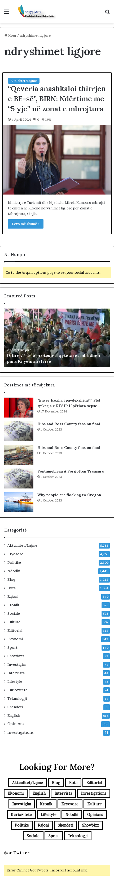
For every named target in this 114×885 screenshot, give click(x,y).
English (13, 715)
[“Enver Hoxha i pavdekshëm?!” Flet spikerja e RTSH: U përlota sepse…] (18, 408)
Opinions (15, 724)
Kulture (13, 622)
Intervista (16, 673)
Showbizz (15, 656)
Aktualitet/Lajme (24, 81)
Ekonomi (15, 639)
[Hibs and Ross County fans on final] (18, 431)
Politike (14, 562)
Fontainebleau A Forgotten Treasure (70, 471)
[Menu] (6, 13)
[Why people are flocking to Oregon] (18, 502)
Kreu (11, 35)
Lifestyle (14, 681)
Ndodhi (13, 571)
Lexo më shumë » (26, 224)
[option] (57, 338)
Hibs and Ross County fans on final (68, 424)
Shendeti (15, 707)
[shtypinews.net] (34, 11)
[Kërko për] (107, 13)
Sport (12, 647)
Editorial (14, 630)
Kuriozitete (17, 690)
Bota (11, 588)
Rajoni (12, 596)
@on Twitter (16, 852)
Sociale (13, 613)
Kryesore (15, 554)
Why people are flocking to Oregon (69, 494)
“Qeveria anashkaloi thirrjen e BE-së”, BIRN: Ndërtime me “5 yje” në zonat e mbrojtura (57, 98)
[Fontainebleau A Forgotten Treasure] (18, 478)
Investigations (20, 732)
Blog (11, 579)
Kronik (13, 605)
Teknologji (17, 698)
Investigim (16, 664)
